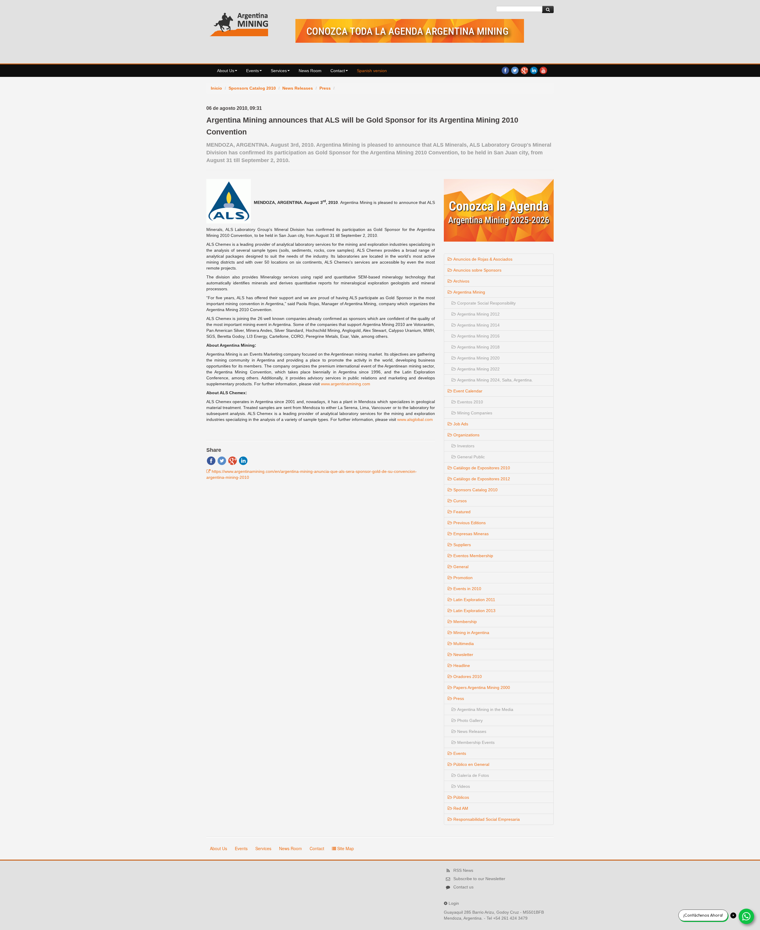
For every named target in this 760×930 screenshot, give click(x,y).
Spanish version (372, 70)
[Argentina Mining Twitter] (515, 70)
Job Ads (460, 424)
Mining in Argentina (470, 632)
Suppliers (461, 544)
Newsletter (462, 654)
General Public (470, 456)
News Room (310, 70)
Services (279, 70)
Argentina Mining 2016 (478, 336)
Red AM (460, 808)
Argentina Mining (468, 292)
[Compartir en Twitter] (222, 460)
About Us (225, 70)
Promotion (462, 577)
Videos (463, 786)
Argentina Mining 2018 (478, 347)
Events (252, 70)
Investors (465, 445)
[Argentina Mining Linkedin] (534, 70)
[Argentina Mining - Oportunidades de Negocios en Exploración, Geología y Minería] (239, 23)
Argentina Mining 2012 (478, 314)
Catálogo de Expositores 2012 (481, 478)
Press (325, 88)
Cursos (459, 500)
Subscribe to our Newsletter (479, 878)
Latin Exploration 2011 (473, 599)
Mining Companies (474, 413)
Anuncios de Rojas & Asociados (482, 259)
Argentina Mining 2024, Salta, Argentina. (494, 380)
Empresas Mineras (470, 533)
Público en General (470, 764)
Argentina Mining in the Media (484, 709)
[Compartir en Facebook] (211, 460)
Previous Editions (469, 522)
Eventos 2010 (469, 402)
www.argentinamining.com (345, 383)
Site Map (345, 848)
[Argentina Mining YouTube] (543, 70)
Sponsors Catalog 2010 (252, 88)
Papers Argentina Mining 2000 (481, 687)
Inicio (216, 88)
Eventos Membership (472, 555)
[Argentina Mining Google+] (524, 70)
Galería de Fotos (472, 775)
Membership (464, 621)
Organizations (465, 434)
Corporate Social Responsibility (486, 303)
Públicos (460, 797)
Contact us (463, 887)
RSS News (463, 870)
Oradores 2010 (467, 676)
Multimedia (463, 643)
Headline (461, 665)
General (460, 566)
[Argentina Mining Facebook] (505, 70)
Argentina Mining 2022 (478, 369)
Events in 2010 (466, 588)
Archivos (460, 281)
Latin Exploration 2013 (473, 610)
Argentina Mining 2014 (478, 325)
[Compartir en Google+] (232, 460)
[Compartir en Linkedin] (243, 460)
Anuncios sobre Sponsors (476, 270)
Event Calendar (467, 391)
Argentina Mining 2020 (478, 358)
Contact (337, 70)
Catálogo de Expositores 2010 (481, 467)
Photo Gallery (469, 720)
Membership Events (475, 742)
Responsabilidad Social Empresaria (486, 819)
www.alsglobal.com (415, 419)
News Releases (297, 88)
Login (454, 903)
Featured (461, 511)
